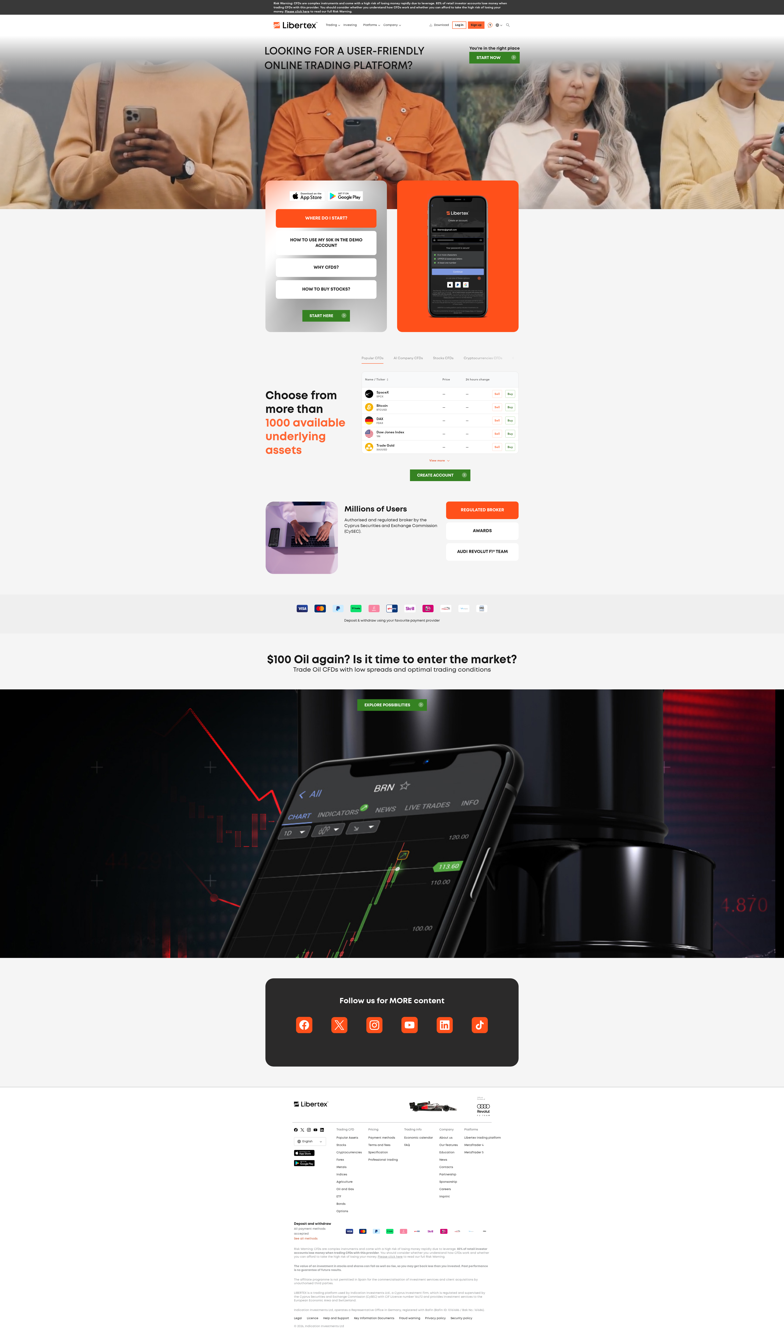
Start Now (489, 58)
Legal (298, 1318)
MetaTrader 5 (473, 1152)
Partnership (447, 1174)
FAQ (407, 1145)
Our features (448, 1145)
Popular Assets (347, 1138)
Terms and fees (379, 1145)
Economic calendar (418, 1138)
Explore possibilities (387, 705)
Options (342, 1211)
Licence (312, 1318)
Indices (341, 1174)
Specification (378, 1152)
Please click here (297, 11)
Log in (459, 25)
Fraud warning (409, 1318)
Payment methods (381, 1138)
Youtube (316, 1132)
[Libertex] (298, 25)
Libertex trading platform (482, 1138)
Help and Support (336, 1318)
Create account (435, 475)
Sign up (476, 25)
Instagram (309, 1132)
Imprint (444, 1196)
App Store (307, 196)
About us (445, 1138)
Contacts (446, 1167)
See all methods (305, 1238)
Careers (445, 1189)
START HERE (321, 316)
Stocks (341, 1145)
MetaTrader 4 (474, 1145)
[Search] (508, 25)
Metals (341, 1167)
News (443, 1160)
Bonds (340, 1204)
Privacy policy (435, 1318)
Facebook (296, 1132)
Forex (340, 1160)
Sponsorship (448, 1182)
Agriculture (344, 1182)
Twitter (303, 1132)
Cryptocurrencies (349, 1152)
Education (446, 1152)
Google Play (345, 196)
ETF (338, 1196)
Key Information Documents (374, 1318)
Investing (350, 25)
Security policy (461, 1318)
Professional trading (383, 1160)
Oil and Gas (345, 1189)
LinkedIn (322, 1132)
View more (437, 460)
